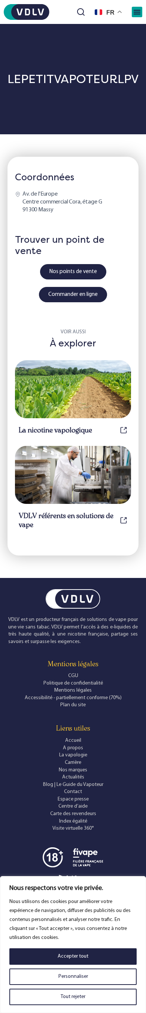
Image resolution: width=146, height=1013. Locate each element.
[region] (73, 944)
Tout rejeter (73, 997)
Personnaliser (73, 976)
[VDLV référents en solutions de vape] (123, 520)
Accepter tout (73, 956)
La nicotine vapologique (55, 430)
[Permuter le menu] (137, 12)
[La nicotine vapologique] (123, 430)
